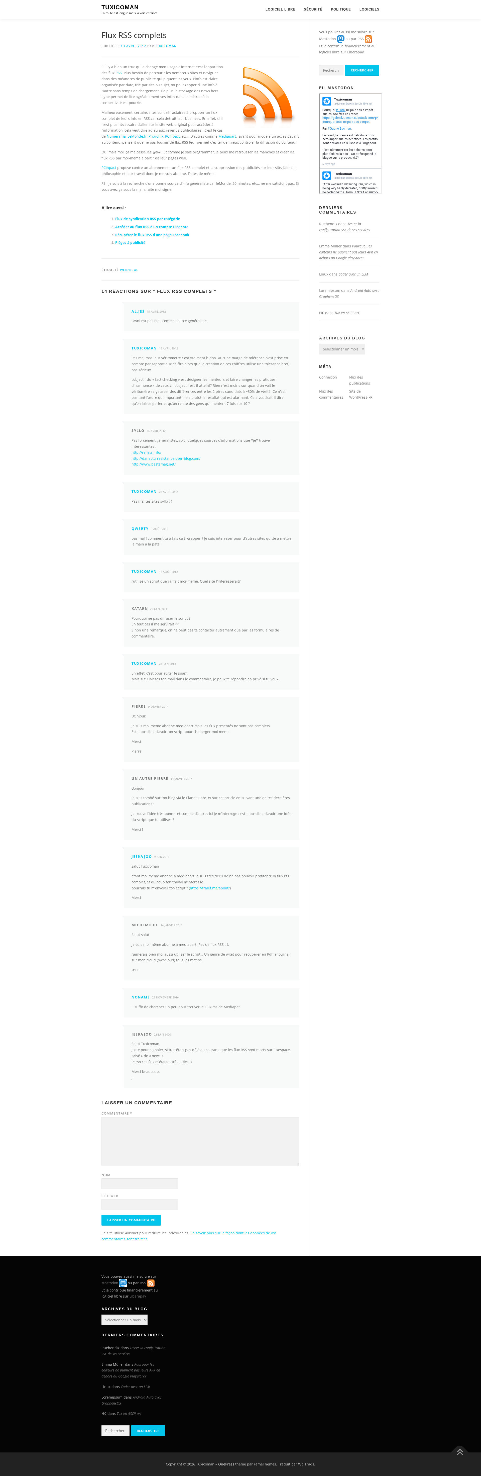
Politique (341, 9)
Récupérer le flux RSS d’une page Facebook (152, 234)
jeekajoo (142, 856)
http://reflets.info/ (146, 452)
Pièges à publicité (130, 242)
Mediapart (227, 136)
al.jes (138, 311)
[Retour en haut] (460, 1452)
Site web (109, 1195)
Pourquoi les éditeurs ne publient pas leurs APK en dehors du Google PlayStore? (348, 252)
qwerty (140, 528)
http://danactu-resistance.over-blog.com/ (166, 458)
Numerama (116, 136)
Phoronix (156, 136)
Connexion (328, 377)
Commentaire (116, 1113)
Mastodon (327, 38)
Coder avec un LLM (353, 274)
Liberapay (355, 52)
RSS (118, 72)
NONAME (141, 997)
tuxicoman (166, 46)
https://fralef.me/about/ (210, 888)
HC (321, 312)
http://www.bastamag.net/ (154, 464)
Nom (106, 1174)
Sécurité (313, 9)
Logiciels (369, 9)
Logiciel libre (280, 9)
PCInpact (172, 136)
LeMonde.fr (137, 136)
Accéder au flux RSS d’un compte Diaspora (151, 226)
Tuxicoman (120, 7)
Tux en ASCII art (346, 312)
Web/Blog (129, 270)
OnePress (226, 1464)
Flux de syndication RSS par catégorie (147, 218)
